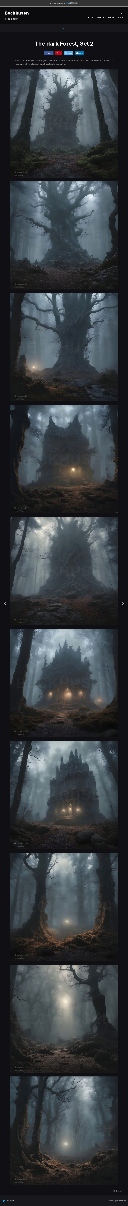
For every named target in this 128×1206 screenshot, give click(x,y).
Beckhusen (17, 13)
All (64, 28)
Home (90, 17)
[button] (117, 1190)
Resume (100, 17)
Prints (111, 17)
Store (120, 17)
